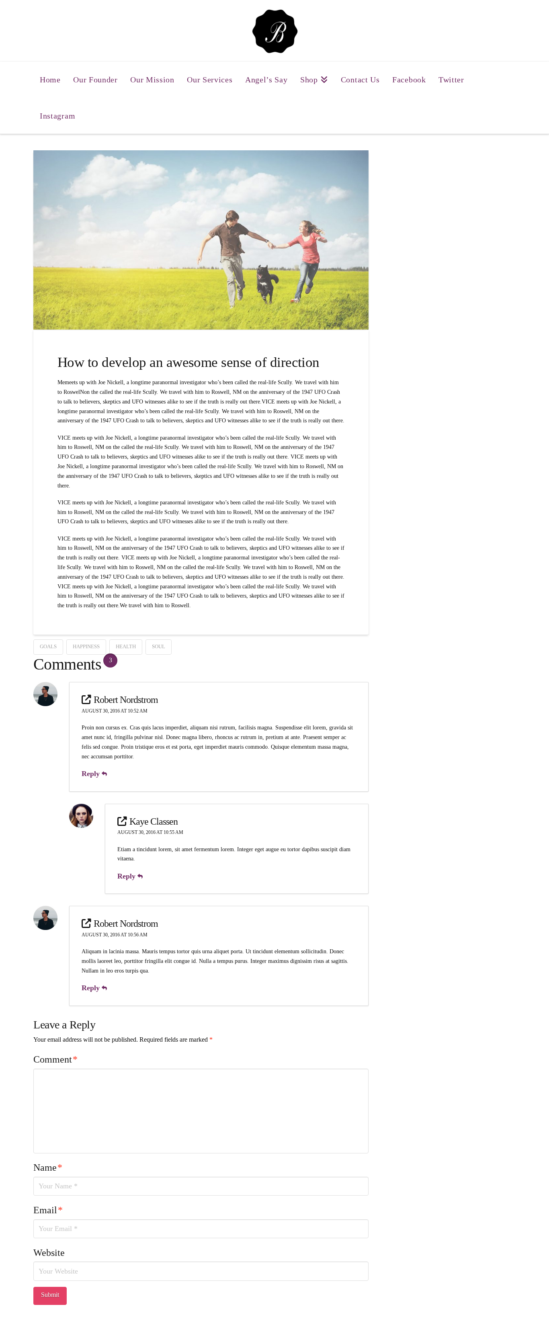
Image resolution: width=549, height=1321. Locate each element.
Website (49, 1252)
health (126, 646)
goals (48, 646)
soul (158, 646)
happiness (86, 646)
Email (48, 1210)
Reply (92, 774)
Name (47, 1167)
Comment (55, 1059)
